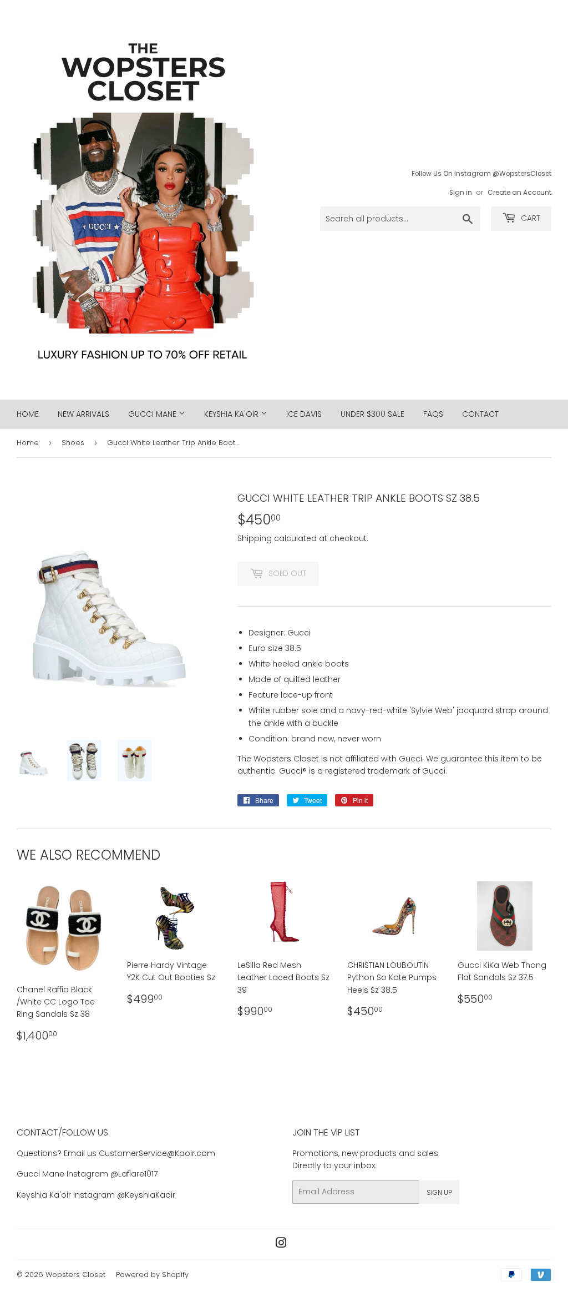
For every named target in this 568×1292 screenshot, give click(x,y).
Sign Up (439, 1192)
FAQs (433, 414)
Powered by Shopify (152, 1274)
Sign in (460, 192)
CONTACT (480, 414)
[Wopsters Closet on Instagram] (281, 1244)
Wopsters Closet (75, 1274)
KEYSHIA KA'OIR (232, 414)
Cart (529, 218)
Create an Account (519, 192)
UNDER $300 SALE (372, 414)
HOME (28, 414)
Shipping (254, 538)
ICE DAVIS (304, 414)
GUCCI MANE (153, 414)
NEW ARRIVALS (83, 414)
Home (28, 442)
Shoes (73, 442)
